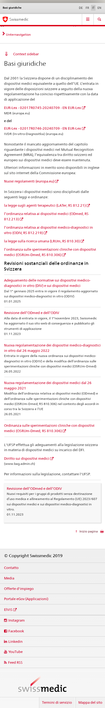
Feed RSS (15, 662)
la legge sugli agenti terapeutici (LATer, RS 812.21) (45, 205)
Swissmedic (18, 19)
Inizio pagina (88, 531)
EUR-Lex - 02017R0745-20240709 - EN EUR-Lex (42, 107)
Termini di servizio (57, 702)
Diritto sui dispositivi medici (26, 458)
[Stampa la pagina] (101, 533)
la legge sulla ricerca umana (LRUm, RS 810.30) (42, 241)
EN (99, 8)
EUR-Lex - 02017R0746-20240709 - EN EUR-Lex (42, 128)
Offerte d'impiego (19, 588)
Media (9, 578)
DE (81, 8)
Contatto (11, 567)
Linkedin (15, 641)
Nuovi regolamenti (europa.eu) (29, 181)
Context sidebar (26, 54)
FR (87, 8)
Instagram (16, 620)
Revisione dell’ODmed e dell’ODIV (31, 313)
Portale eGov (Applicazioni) (26, 599)
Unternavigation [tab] (18, 34)
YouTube (15, 651)
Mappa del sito (90, 702)
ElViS (8, 609)
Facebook (16, 631)
